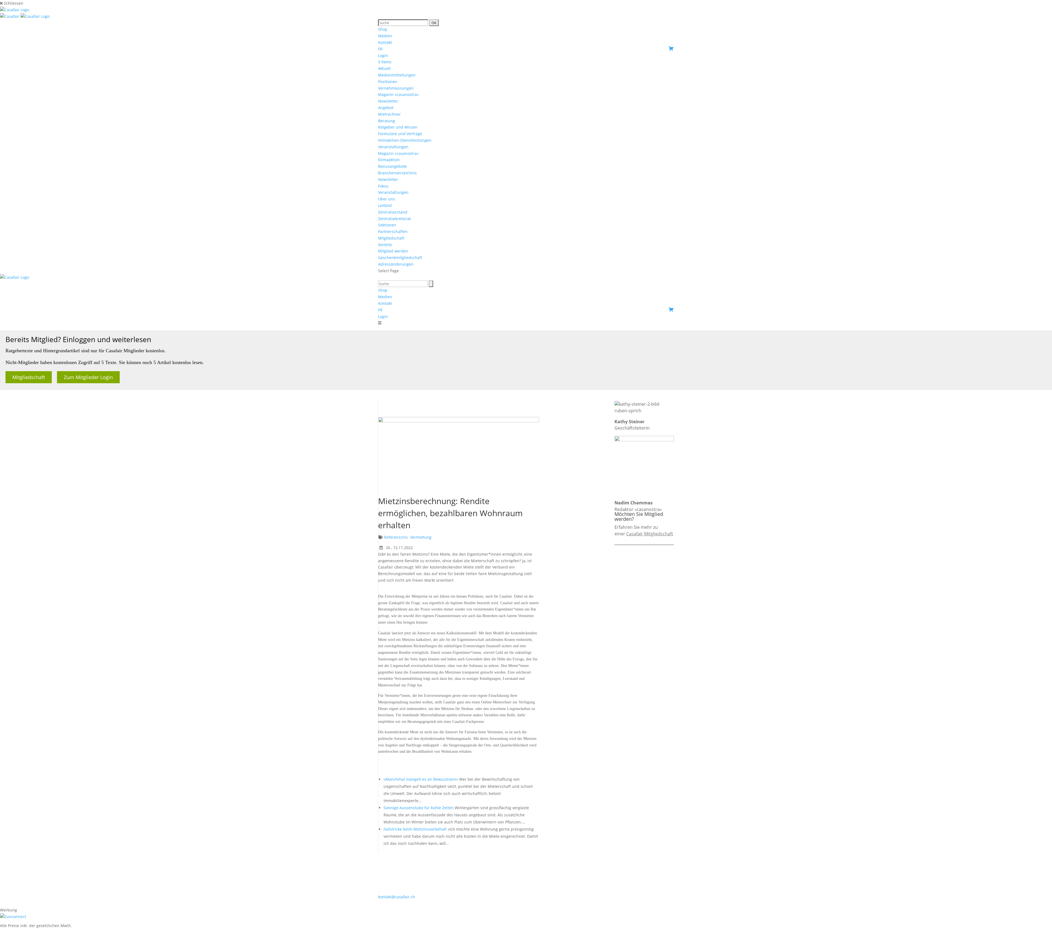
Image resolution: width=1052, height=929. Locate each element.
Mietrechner (389, 114)
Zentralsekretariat (394, 218)
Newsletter (388, 101)
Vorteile (385, 244)
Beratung (386, 120)
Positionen (387, 81)
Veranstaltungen (393, 146)
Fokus (383, 186)
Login (383, 55)
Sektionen (387, 225)
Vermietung (420, 537)
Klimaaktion (389, 159)
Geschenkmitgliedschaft (400, 257)
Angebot (385, 107)
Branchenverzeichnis (397, 172)
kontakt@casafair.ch (396, 896)
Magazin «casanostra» (398, 94)
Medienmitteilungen (397, 75)
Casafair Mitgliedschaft (649, 534)
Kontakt (385, 42)
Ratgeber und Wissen (398, 127)
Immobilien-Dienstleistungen (404, 140)
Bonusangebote (392, 166)
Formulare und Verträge (400, 133)
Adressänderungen (395, 264)
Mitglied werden (393, 251)
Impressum (529, 903)
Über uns (386, 198)
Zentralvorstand (392, 212)
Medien (385, 35)
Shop (382, 29)
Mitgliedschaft (391, 238)
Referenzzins (396, 537)
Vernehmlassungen (396, 88)
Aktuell (384, 68)
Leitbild (385, 205)
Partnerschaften (393, 231)
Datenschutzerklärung (565, 903)
